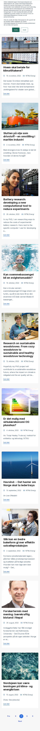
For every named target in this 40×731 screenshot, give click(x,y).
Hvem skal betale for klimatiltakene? (16, 69)
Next (20, 721)
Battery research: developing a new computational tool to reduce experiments (17, 204)
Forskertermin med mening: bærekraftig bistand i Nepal (16, 614)
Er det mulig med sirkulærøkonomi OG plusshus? (16, 422)
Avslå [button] (24, 30)
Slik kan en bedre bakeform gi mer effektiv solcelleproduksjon (19, 542)
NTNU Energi (30, 76)
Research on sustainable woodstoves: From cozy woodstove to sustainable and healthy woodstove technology (19, 350)
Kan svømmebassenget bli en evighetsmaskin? (18, 276)
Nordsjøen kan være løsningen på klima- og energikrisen (18, 686)
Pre (8, 716)
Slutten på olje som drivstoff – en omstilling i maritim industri (19, 136)
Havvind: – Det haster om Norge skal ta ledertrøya (19, 483)
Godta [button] (16, 30)
